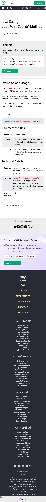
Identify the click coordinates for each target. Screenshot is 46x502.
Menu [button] (13, 3)
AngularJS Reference (22, 383)
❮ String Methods (11, 33)
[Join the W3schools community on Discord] (22, 227)
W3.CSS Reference (22, 372)
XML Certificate (23, 456)
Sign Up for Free (12, 263)
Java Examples (21, 416)
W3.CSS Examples (22, 410)
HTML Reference (22, 361)
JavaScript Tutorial (23, 330)
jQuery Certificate (23, 447)
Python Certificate (23, 443)
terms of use (24, 489)
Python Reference (22, 370)
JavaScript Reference (22, 365)
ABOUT (26, 471)
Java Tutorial (23, 345)
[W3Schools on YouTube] (15, 227)
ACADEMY (22, 474)
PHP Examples (22, 414)
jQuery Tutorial (23, 350)
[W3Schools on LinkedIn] (18, 227)
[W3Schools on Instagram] (28, 227)
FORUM (19, 471)
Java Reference (22, 381)
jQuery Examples (22, 421)
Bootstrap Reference (22, 374)
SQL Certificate (23, 441)
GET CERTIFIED (23, 296)
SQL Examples (22, 405)
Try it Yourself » (10, 71)
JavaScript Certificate (23, 436)
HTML (9, 8)
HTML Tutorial (23, 325)
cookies (31, 489)
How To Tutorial (23, 332)
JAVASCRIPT (27, 8)
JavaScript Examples (22, 401)
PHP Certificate (23, 445)
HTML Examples (22, 396)
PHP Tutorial (23, 343)
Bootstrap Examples (22, 412)
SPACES (23, 290)
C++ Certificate (23, 452)
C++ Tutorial (23, 347)
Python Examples (21, 407)
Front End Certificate (23, 439)
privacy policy (23, 491)
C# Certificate (23, 454)
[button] (22, 3)
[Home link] (4, 3)
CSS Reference (21, 363)
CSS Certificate (23, 434)
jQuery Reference (21, 385)
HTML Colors (22, 379)
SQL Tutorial (23, 334)
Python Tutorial (23, 336)
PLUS (23, 284)
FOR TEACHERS (23, 301)
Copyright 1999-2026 (16, 494)
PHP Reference (21, 376)
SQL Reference (21, 367)
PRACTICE (23, 307)
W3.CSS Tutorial (23, 339)
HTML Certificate (23, 432)
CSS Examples (22, 399)
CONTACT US (23, 312)
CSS (17, 8)
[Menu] (3, 8)
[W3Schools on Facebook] (25, 227)
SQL (37, 8)
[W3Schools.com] (23, 279)
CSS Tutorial (23, 327)
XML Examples (22, 419)
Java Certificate (23, 450)
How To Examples (22, 403)
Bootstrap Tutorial (23, 341)
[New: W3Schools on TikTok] (32, 227)
